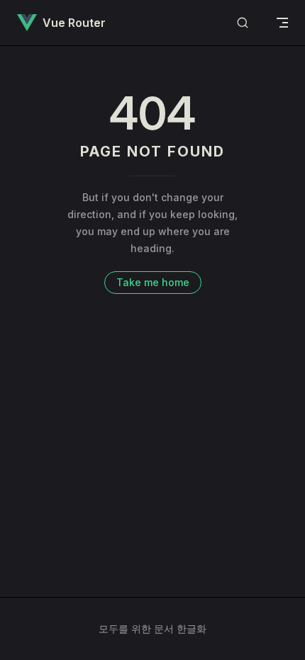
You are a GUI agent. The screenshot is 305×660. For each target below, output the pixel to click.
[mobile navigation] (282, 22)
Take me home (152, 282)
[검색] (243, 23)
